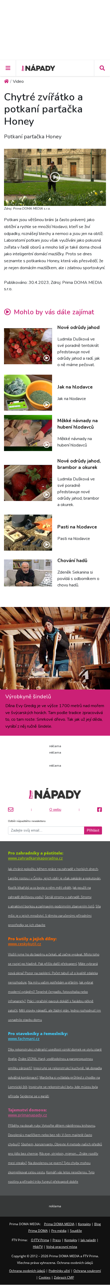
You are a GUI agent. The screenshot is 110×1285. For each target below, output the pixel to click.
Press (57, 1240)
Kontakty (84, 1224)
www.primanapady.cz (27, 1115)
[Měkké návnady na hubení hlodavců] (28, 433)
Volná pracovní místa (61, 1246)
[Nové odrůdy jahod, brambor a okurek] (28, 483)
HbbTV (38, 1246)
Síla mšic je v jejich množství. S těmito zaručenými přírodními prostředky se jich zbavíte (54, 915)
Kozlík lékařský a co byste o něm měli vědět (39, 887)
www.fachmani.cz (24, 1038)
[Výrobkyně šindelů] (55, 650)
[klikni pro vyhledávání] (102, 68)
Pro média (58, 1230)
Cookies (44, 1277)
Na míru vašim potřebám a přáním (53, 982)
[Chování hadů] (28, 572)
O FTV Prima (40, 1240)
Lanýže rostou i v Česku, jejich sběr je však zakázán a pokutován (54, 878)
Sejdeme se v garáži (34, 1096)
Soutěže (76, 1230)
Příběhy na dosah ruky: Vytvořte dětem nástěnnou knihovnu (51, 1125)
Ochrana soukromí (87, 1270)
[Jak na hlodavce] (28, 393)
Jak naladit (88, 1240)
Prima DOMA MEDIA (59, 1224)
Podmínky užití (59, 1270)
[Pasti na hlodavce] (28, 533)
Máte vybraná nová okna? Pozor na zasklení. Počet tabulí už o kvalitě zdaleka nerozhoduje (53, 973)
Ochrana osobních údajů (27, 1270)
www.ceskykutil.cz (24, 943)
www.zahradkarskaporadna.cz (35, 858)
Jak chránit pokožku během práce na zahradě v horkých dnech (53, 869)
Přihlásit (93, 830)
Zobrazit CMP (64, 1277)
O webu (55, 809)
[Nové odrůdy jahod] (28, 346)
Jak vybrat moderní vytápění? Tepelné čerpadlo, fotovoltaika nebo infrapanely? (50, 991)
